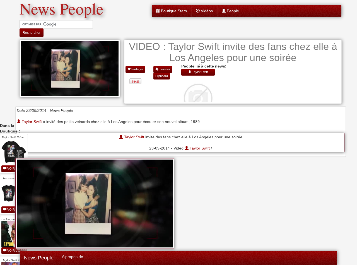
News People (39, 258)
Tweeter (164, 69)
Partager (137, 69)
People (232, 11)
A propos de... (74, 256)
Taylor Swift (31, 121)
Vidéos (206, 11)
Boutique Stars (173, 11)
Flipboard (161, 76)
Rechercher (31, 33)
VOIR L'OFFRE (16, 250)
